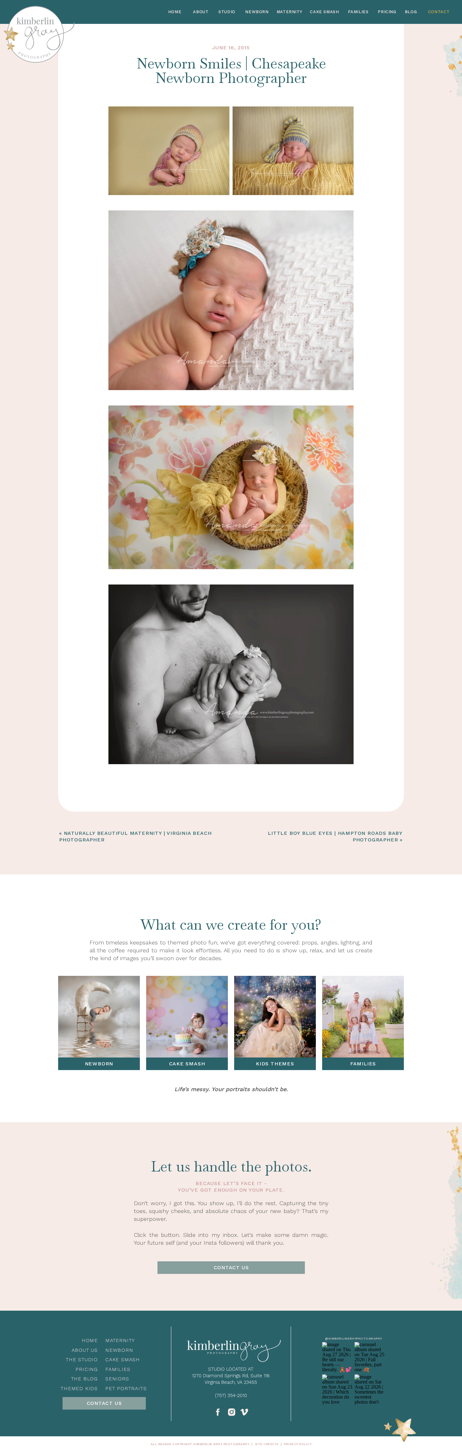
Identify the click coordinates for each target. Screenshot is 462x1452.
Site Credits (266, 1444)
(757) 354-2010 (231, 1395)
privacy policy (297, 1444)
